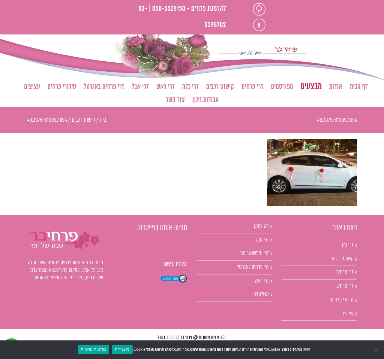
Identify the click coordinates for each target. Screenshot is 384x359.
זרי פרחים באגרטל (253, 267)
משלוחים (261, 295)
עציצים (347, 314)
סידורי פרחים (342, 300)
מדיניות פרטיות (93, 349)
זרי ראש (262, 281)
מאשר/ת (122, 349)
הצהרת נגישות (176, 264)
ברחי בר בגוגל (167, 337)
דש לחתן (261, 226)
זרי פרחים (344, 272)
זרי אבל (262, 240)
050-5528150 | (167, 8)
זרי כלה (346, 245)
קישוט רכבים (342, 259)
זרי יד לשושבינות (254, 254)
